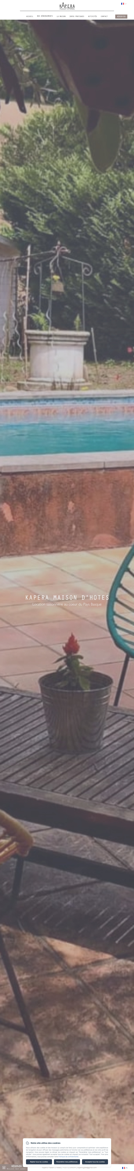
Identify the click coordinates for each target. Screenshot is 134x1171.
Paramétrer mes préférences (67, 1162)
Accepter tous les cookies (95, 1162)
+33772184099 (69, 1167)
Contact (104, 16)
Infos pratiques (76, 16)
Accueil (29, 16)
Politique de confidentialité (68, 1157)
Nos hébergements (45, 16)
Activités (92, 16)
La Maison (61, 16)
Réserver (121, 16)
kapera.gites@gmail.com (87, 1167)
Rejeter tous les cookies (39, 1162)
